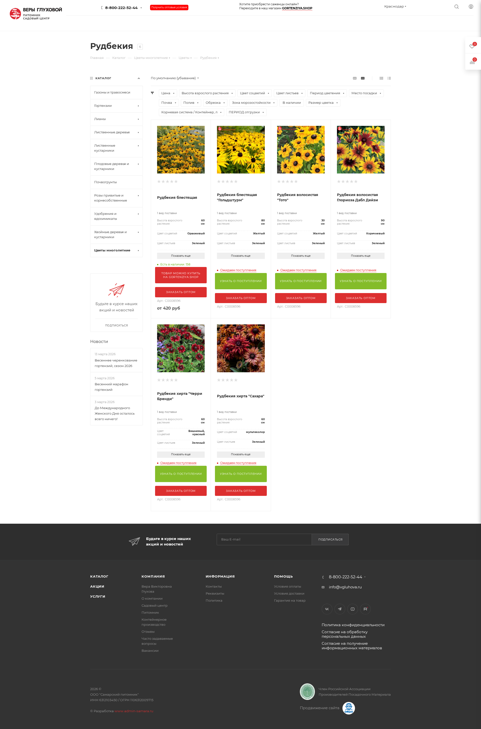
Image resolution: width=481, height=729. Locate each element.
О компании (152, 598)
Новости (99, 341)
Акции (97, 586)
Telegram (339, 609)
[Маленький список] (354, 78)
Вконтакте (327, 609)
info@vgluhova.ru (345, 587)
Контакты (214, 586)
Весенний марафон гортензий (111, 387)
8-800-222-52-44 (121, 7)
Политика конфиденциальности (353, 624)
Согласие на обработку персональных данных (345, 634)
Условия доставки (289, 593)
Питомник (150, 612)
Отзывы (148, 631)
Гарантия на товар (290, 600)
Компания (153, 576)
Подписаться (330, 539)
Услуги (97, 596)
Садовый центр (155, 605)
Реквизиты (215, 593)
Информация (220, 576)
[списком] (389, 78)
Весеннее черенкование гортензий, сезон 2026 (116, 363)
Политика (214, 600)
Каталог (99, 576)
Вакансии (150, 651)
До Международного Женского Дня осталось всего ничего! (115, 413)
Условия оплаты (287, 586)
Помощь (283, 576)
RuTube (365, 609)
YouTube (352, 609)
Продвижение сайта (320, 707)
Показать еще (181, 255)
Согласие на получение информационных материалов (352, 645)
